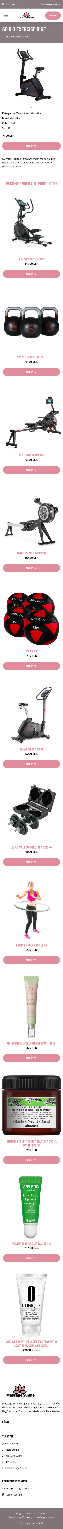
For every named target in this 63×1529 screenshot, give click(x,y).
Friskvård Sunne (14, 1455)
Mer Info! (31, 145)
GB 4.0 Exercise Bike (31, 749)
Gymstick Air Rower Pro (31, 553)
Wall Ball (32, 651)
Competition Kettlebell (31, 357)
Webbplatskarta (46, 1517)
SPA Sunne (11, 1462)
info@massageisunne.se (50, 4)
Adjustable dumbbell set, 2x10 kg (31, 847)
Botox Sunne (12, 1443)
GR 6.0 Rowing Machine (31, 455)
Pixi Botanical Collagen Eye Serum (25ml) (31, 1043)
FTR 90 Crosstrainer (31, 259)
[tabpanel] (31, 75)
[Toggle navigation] (6, 15)
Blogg (19, 1513)
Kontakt (31, 1513)
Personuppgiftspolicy (20, 1517)
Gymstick (36, 113)
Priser (53, 15)
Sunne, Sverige (11, 4)
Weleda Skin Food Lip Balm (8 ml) (31, 1243)
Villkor (43, 1513)
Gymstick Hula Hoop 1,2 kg (31, 945)
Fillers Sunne (12, 1449)
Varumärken (23, 113)
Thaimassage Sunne (16, 1468)
